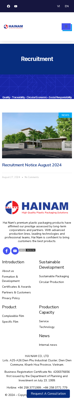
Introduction (13, 262)
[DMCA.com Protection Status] (27, 251)
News (44, 336)
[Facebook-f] (6, 250)
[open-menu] (66, 26)
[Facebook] (9, 6)
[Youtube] (16, 6)
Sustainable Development (51, 264)
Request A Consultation (48, 393)
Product (9, 307)
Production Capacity (49, 309)
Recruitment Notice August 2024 (31, 165)
